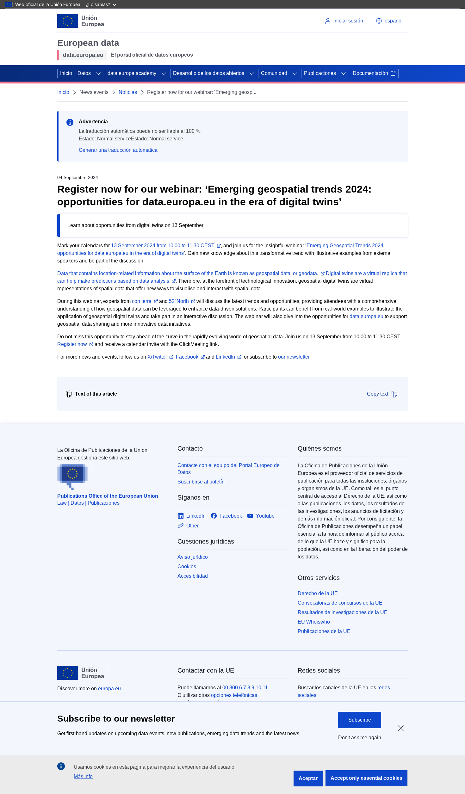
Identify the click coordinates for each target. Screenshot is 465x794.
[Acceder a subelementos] (98, 73)
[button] (389, 21)
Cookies (186, 566)
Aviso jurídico (192, 557)
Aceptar (308, 778)
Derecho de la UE (318, 593)
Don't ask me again (359, 737)
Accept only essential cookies (366, 778)
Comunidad (274, 73)
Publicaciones (320, 73)
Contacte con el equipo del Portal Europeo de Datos (228, 469)
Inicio (66, 73)
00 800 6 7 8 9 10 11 (245, 687)
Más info (83, 776)
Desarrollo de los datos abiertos (208, 73)
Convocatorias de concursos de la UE (340, 603)
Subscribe (359, 720)
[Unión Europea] (80, 21)
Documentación (370, 73)
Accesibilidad (192, 576)
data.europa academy (132, 73)
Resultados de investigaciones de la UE (343, 612)
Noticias (128, 92)
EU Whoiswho (314, 622)
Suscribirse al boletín (201, 481)
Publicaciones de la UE (324, 631)
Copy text (377, 394)
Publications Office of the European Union (107, 496)
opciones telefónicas (234, 695)
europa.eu (109, 688)
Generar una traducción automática (118, 150)
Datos (84, 73)
